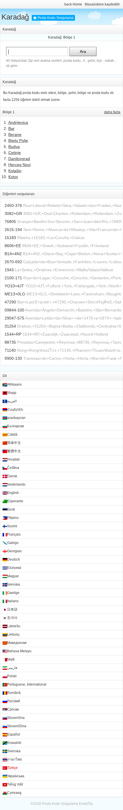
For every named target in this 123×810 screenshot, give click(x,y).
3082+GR (13, 213)
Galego (13, 543)
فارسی (12, 668)
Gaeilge (13, 593)
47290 (10, 302)
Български (15, 426)
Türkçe (12, 768)
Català (12, 434)
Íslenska (13, 584)
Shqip (11, 393)
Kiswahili (14, 743)
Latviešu (13, 626)
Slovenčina (16, 718)
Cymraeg (14, 793)
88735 (10, 342)
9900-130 (13, 358)
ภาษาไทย (14, 759)
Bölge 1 (69, 37)
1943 (9, 270)
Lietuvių (13, 634)
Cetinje (14, 152)
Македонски (17, 643)
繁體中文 (14, 451)
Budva (14, 146)
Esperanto (15, 501)
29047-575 (14, 318)
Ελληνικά (14, 568)
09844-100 (14, 310)
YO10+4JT (14, 286)
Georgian (14, 551)
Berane (14, 134)
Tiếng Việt (15, 784)
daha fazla (112, 112)
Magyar (13, 576)
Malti (11, 659)
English (13, 493)
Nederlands (16, 484)
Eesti (11, 509)
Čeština (13, 468)
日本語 (12, 609)
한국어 (12, 618)
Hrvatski (13, 459)
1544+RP (13, 334)
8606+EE (13, 245)
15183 (10, 237)
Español (13, 734)
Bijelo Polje (18, 140)
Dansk (12, 476)
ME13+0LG (15, 294)
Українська (15, 776)
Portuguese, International (26, 684)
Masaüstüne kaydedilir (102, 4)
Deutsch (13, 559)
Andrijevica (18, 122)
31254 (10, 326)
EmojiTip (86, 804)
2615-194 (13, 229)
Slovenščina (16, 726)
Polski (12, 676)
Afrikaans (14, 384)
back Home (73, 4)
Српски (13, 709)
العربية (12, 401)
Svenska (14, 751)
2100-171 (13, 278)
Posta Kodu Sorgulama (55, 18)
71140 (10, 350)
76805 (10, 221)
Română (14, 693)
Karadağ (15, 17)
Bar (11, 128)
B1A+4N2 (13, 253)
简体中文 (14, 443)
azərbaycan (16, 418)
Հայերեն (15, 409)
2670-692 (13, 261)
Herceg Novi (19, 164)
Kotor (13, 176)
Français (14, 534)
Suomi (12, 526)
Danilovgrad (19, 158)
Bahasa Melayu (19, 651)
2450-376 (13, 205)
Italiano (13, 601)
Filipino (13, 518)
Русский (13, 701)
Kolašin (14, 170)
